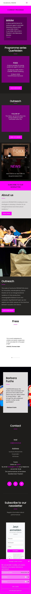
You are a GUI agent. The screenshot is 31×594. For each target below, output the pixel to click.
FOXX (15, 63)
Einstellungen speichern (15, 590)
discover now (15, 88)
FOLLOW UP (16, 114)
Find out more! (15, 137)
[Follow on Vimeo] (21, 484)
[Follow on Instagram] (15, 484)
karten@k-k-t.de (13, 467)
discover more (8, 310)
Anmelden (15, 550)
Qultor (19, 464)
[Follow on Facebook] (9, 484)
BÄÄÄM (10, 20)
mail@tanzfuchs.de (15, 443)
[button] (29, 561)
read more (6, 213)
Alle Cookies (15, 586)
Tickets (8, 37)
